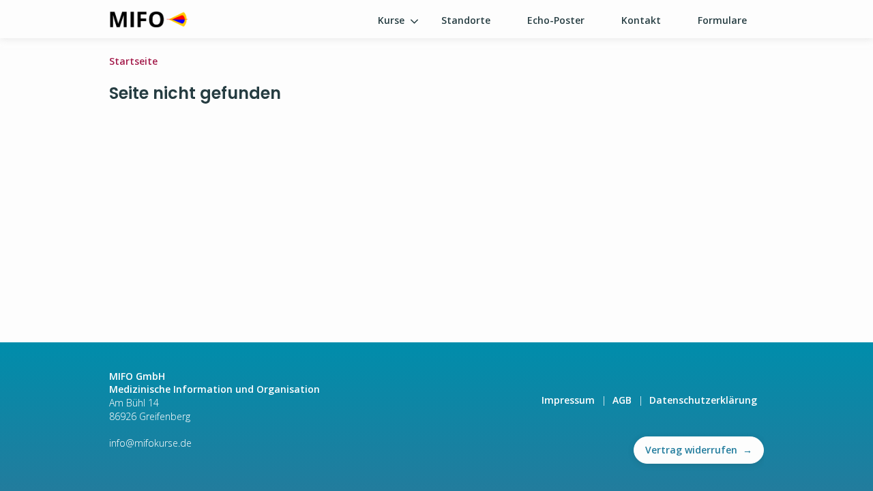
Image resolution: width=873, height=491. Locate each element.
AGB (622, 399)
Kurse (391, 20)
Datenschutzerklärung (703, 399)
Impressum (568, 399)
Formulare (722, 20)
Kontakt (641, 20)
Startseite (133, 61)
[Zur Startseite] (148, 19)
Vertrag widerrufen (698, 449)
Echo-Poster (556, 20)
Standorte (465, 20)
